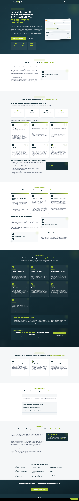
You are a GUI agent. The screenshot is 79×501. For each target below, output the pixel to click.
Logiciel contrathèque (35, 475)
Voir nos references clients (59, 335)
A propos (53, 1)
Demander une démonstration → (18, 38)
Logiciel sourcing (35, 473)
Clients (49, 495)
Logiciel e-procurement (19, 473)
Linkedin (61, 1)
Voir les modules (30, 38)
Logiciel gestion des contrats (20, 467)
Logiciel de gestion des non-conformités (55, 467)
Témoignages (46, 1)
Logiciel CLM (17, 475)
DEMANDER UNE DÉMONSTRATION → (39, 489)
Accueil (37, 1)
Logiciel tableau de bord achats (54, 468)
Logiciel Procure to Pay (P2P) (36, 467)
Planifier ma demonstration (60, 333)
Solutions (41, 1)
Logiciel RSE (51, 471)
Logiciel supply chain (18, 476)
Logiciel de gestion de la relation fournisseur (39, 470)
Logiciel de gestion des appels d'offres (21, 468)
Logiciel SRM (34, 466)
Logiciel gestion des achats (19, 466)
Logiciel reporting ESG (52, 475)
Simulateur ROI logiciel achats (37, 476)
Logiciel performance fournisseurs (54, 470)
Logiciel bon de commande (53, 473)
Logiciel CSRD (34, 468)
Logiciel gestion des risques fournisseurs (21, 471)
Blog (50, 1)
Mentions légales (29, 499)
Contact (57, 1)
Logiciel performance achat (53, 466)
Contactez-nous (74, 498)
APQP (16, 470)
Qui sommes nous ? (43, 495)
